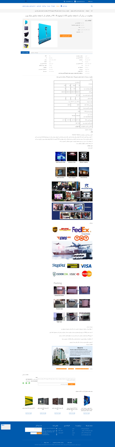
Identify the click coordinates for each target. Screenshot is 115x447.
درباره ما (48, 6)
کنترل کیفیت (39, 6)
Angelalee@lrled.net (80, 1)
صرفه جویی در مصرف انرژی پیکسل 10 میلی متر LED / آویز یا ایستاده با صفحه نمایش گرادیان (86, 409)
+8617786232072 (29, 379)
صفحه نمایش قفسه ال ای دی (86, 434)
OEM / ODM (60, 430)
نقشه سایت (69, 442)
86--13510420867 (69, 1)
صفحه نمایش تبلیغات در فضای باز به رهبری (82, 368)
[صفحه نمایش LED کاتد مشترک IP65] (43, 400)
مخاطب (71, 384)
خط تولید (59, 428)
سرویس (73, 432)
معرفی (73, 428)
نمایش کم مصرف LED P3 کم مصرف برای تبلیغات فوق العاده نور (72, 409)
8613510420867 (34, 381)
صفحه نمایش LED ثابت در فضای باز (87, 430)
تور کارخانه (44, 6)
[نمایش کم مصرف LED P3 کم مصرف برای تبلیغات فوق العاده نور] (72, 400)
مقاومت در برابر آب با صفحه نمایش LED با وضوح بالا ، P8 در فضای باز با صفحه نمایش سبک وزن (52, 10)
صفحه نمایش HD (71, 368)
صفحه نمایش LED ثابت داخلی (86, 432)
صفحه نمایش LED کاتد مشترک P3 (28, 408)
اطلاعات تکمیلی (25, 52)
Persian (91, 1)
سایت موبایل (46, 442)
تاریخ (73, 430)
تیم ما (73, 434)
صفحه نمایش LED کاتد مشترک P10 (57, 409)
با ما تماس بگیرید (32, 6)
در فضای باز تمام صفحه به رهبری (61, 368)
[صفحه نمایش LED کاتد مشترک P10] (57, 400)
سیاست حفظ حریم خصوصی (58, 442)
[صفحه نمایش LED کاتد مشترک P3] (28, 400)
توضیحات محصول (34, 52)
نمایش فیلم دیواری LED (85, 428)
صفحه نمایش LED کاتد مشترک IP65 (43, 409)
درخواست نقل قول (25, 6)
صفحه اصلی (65, 6)
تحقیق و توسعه (60, 432)
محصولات (57, 6)
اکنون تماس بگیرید (66, 35)
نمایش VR (53, 6)
